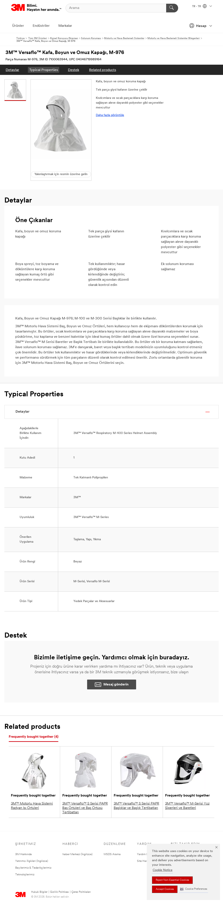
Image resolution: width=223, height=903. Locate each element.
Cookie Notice (162, 870)
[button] (193, 889)
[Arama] (172, 8)
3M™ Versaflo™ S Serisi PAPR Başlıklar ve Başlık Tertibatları (136, 806)
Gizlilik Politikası (59, 892)
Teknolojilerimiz (24, 874)
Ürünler (18, 26)
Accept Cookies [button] (165, 889)
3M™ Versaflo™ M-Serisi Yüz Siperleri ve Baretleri (187, 806)
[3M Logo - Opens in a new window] (36, 8)
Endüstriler (41, 26)
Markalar (65, 26)
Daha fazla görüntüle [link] (110, 115)
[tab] (33, 737)
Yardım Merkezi (146, 854)
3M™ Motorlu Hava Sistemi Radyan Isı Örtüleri (32, 806)
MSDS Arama (112, 854)
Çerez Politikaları (81, 892)
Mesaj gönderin (115, 684)
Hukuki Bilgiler (39, 892)
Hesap (201, 26)
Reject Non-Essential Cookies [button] (172, 880)
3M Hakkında (23, 854)
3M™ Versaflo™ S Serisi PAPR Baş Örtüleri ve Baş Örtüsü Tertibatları (85, 808)
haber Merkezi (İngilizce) (78, 854)
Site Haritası (144, 861)
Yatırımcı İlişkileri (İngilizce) (31, 861)
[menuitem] (12, 70)
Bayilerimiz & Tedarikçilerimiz (33, 867)
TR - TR (197, 6)
